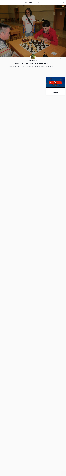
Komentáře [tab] (37, 72)
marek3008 (56, 93)
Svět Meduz (55, 92)
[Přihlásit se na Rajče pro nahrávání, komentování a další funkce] (63, 2)
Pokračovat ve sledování (55, 82)
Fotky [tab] (27, 72)
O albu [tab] (31, 72)
